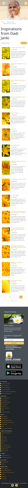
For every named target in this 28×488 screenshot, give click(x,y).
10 (21, 297)
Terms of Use (16, 483)
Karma (2, 442)
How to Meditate (5, 385)
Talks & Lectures (5, 468)
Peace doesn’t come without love (18, 81)
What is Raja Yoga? (5, 383)
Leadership (3, 406)
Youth (2, 410)
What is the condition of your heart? (18, 64)
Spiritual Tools (4, 450)
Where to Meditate (5, 387)
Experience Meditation (6, 393)
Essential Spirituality (6, 447)
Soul (2, 435)
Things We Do (3, 396)
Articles (3, 474)
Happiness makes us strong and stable (18, 161)
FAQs (2, 426)
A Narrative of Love (5, 445)
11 (25, 297)
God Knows (3, 437)
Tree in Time (4, 439)
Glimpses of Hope (5, 412)
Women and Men (5, 408)
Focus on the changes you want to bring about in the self (18, 229)
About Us (2, 414)
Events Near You (5, 455)
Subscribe (14, 343)
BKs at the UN (4, 404)
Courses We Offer (5, 398)
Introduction (4, 416)
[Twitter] (16, 485)
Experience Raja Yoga (6, 433)
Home (3, 22)
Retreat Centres (4, 462)
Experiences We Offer (6, 420)
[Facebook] (12, 485)
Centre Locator (3, 460)
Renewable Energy (5, 402)
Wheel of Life (4, 441)
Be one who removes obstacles (16, 281)
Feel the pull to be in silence (18, 47)
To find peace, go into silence (18, 179)
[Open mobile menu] (25, 3)
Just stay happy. (15, 195)
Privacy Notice (23, 483)
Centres (3, 464)
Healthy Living (4, 448)
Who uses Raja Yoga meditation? (8, 391)
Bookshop (3, 476)
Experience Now (3, 466)
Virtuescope (4, 478)
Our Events (2, 453)
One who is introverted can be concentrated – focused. (18, 212)
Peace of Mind (14, 113)
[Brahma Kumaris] (9, 3)
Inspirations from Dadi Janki (7, 472)
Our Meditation (3, 381)
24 (16, 300)
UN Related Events (5, 457)
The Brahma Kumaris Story (7, 422)
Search (24, 43)
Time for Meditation (5, 389)
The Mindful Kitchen (6, 470)
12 (8, 300)
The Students (4, 418)
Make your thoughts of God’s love (17, 263)
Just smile (13, 129)
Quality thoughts (15, 145)
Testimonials (4, 424)
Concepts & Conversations (6, 431)
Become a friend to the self (18, 97)
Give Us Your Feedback (6, 428)
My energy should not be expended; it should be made (18, 246)
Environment (4, 400)
